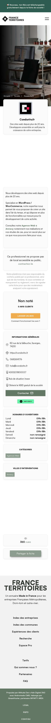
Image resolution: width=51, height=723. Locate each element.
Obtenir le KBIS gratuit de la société (26, 385)
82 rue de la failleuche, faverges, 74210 (25, 345)
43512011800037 (17, 372)
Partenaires (25, 674)
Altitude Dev (23, 692)
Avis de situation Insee (19, 378)
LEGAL (26, 705)
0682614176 (16, 359)
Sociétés (17, 96)
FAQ (25, 680)
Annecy (10, 474)
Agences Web (13, 456)
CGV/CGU (25, 719)
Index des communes (25, 624)
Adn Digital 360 (38, 692)
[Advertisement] (25, 159)
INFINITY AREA (36, 698)
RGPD (25, 712)
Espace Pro (25, 645)
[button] (47, 19)
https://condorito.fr (19, 352)
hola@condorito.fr (18, 365)
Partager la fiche (25, 553)
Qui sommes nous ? (25, 667)
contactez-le (25, 263)
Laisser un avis (26, 316)
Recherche (25, 638)
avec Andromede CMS (20, 695)
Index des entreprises (25, 617)
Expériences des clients (25, 631)
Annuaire (7, 96)
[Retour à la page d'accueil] (13, 18)
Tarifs (25, 660)
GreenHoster (13, 698)
